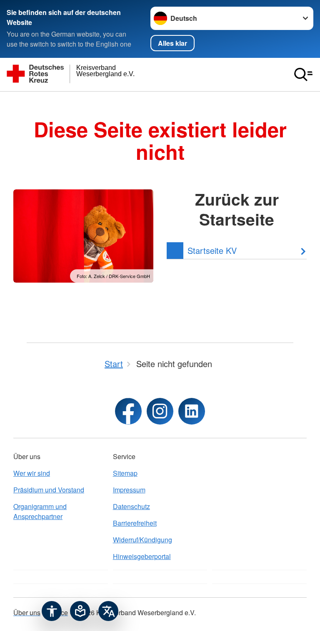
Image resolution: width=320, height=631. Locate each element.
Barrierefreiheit (135, 523)
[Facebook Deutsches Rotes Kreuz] (128, 411)
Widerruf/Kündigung (142, 539)
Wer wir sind (31, 473)
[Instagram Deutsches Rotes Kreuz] (160, 411)
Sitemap (125, 473)
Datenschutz (131, 506)
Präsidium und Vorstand (48, 489)
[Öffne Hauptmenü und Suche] (303, 74)
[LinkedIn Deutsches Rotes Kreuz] (191, 411)
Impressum (129, 489)
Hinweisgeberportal (142, 556)
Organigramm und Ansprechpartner (40, 511)
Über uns (26, 612)
